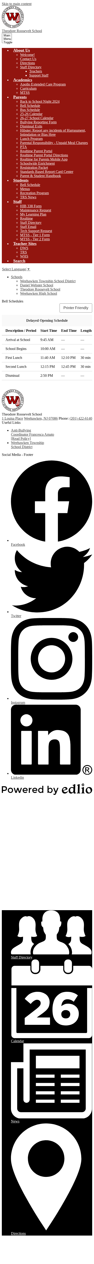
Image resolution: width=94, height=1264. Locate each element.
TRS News (28, 197)
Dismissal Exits (31, 126)
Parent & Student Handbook (40, 176)
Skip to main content (16, 4)
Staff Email (28, 227)
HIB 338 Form (31, 206)
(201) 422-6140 (81, 418)
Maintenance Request (35, 210)
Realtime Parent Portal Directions (44, 155)
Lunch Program (31, 139)
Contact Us (28, 59)
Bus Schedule (30, 110)
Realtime (26, 218)
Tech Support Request (36, 231)
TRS (23, 252)
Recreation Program (34, 193)
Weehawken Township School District (48, 281)
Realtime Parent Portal (36, 151)
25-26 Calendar (31, 114)
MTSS (25, 92)
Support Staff (38, 75)
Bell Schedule (30, 106)
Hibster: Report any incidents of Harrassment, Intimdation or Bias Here (53, 132)
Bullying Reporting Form (38, 122)
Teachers (35, 71)
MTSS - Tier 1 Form (35, 235)
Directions (27, 63)
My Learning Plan (33, 214)
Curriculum (28, 88)
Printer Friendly (75, 308)
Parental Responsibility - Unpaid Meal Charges (54, 143)
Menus (25, 189)
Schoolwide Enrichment (37, 163)
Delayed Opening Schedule (47, 320)
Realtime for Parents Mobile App (44, 159)
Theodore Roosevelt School (40, 289)
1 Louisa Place (12, 418)
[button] (21, 50)
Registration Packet (34, 167)
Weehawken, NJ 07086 (41, 418)
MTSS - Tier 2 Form (35, 239)
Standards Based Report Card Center (46, 172)
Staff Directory (31, 67)
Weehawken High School (38, 293)
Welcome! (27, 55)
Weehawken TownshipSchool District (27, 445)
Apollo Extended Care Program (43, 84)
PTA (23, 147)
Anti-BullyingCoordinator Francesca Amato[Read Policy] (32, 434)
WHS (24, 256)
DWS (24, 248)
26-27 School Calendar (36, 118)
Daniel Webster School (36, 285)
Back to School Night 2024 (40, 101)
